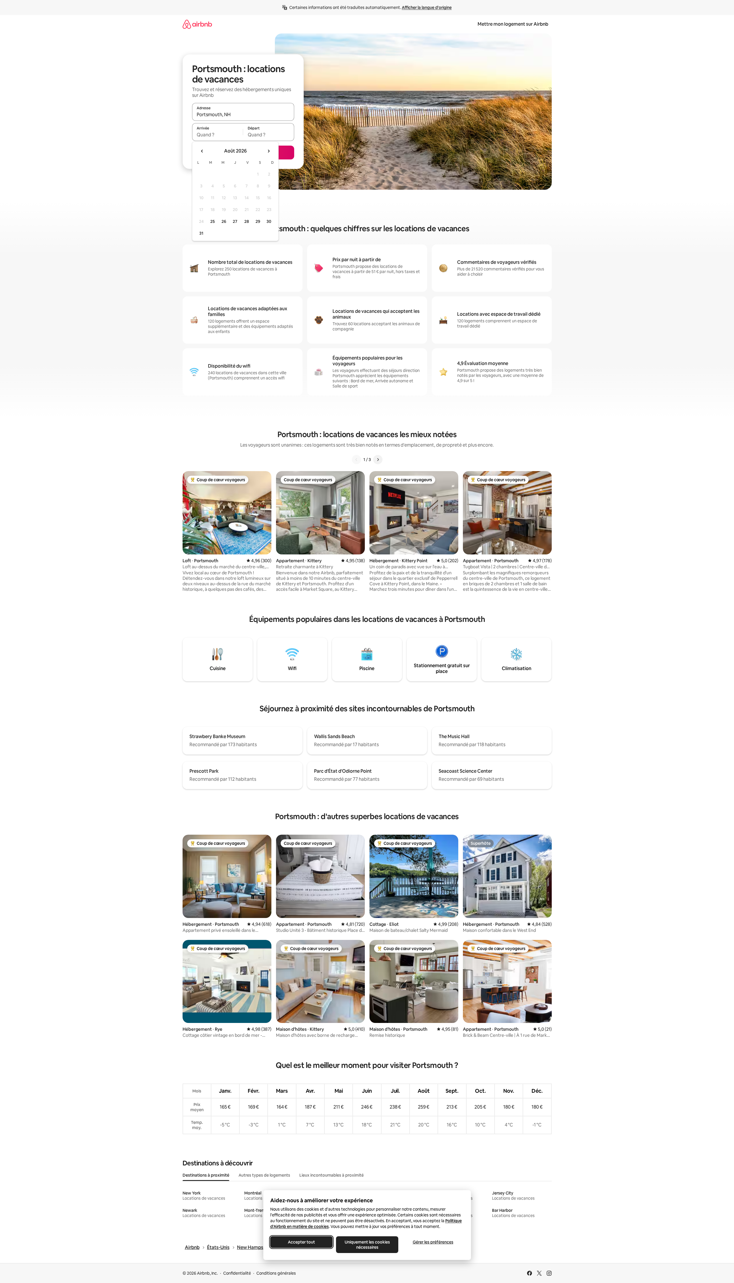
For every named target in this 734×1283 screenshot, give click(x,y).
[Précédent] (356, 459)
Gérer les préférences (432, 1242)
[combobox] (243, 114)
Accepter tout (301, 1242)
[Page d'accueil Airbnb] (197, 24)
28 (246, 221)
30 (268, 221)
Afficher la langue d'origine (427, 7)
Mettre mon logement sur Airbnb (513, 24)
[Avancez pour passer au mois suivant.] (268, 151)
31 (201, 233)
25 (212, 221)
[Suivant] (377, 459)
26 (223, 221)
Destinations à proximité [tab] (206, 1175)
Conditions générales (276, 1273)
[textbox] (218, 134)
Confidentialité (237, 1273)
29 (258, 221)
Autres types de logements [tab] (264, 1175)
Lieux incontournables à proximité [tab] (331, 1175)
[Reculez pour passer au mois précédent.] (202, 151)
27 (235, 221)
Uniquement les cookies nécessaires (367, 1244)
